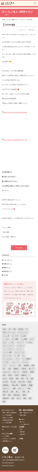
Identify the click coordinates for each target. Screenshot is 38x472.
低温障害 (26, 365)
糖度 (14, 388)
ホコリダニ (25, 362)
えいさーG (15, 336)
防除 (24, 398)
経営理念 (22, 431)
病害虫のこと (8, 271)
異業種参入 (6, 385)
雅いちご (21, 419)
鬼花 (30, 398)
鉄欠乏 (19, 398)
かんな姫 (23, 336)
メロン (5, 365)
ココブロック (20, 345)
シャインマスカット (8, 349)
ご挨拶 (21, 438)
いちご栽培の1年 (24, 424)
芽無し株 (5, 392)
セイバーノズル (7, 355)
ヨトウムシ (12, 365)
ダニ (23, 355)
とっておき (6, 339)
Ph (27, 329)
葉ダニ (18, 392)
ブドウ (17, 359)
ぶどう (32, 339)
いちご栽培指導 (7, 415)
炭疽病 (29, 382)
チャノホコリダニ (8, 359)
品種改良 (16, 368)
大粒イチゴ (16, 372)
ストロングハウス (19, 352)
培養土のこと (8, 264)
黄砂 (4, 401)
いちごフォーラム (23, 332)
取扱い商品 (23, 415)
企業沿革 (22, 434)
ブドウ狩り (6, 362)
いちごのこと (8, 260)
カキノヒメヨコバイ (8, 345)
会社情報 (21, 427)
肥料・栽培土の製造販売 (9, 412)
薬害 (24, 392)
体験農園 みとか (7, 441)
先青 (33, 365)
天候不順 (24, 372)
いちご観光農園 (7, 422)
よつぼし (11, 342)
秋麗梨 (30, 385)
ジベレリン (20, 349)
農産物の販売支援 (8, 420)
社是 (21, 429)
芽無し (29, 388)
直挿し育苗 (15, 385)
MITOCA (20, 329)
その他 (6, 275)
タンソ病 (16, 355)
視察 (4, 395)
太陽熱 (32, 372)
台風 (9, 368)
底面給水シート (25, 375)
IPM (14, 329)
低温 (19, 365)
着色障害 (23, 385)
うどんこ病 (6, 336)
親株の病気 (17, 395)
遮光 (13, 398)
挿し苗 (5, 378)
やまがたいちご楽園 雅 (9, 438)
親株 (9, 395)
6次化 (4, 329)
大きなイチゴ (6, 372)
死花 (32, 378)
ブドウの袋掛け (26, 359)
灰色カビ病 (21, 382)
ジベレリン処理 (7, 352)
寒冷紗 (10, 375)
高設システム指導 (8, 417)
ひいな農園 (15, 339)
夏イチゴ (31, 368)
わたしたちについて (8, 410)
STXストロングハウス (9, 332)
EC (10, 329)
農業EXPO (6, 398)
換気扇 (11, 378)
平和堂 (16, 375)
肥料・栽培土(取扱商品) (26, 410)
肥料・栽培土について (26, 412)
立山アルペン (6, 388)
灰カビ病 (13, 382)
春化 (22, 378)
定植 (4, 375)
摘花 (17, 378)
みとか (5, 342)
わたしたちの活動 (7, 433)
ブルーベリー (15, 362)
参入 (4, 368)
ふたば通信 (24, 339)
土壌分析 (23, 368)
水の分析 (5, 382)
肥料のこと (7, 268)
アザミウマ (20, 342)
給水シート (21, 388)
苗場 (12, 392)
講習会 (24, 395)
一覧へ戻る (19, 248)
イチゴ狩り (29, 342)
